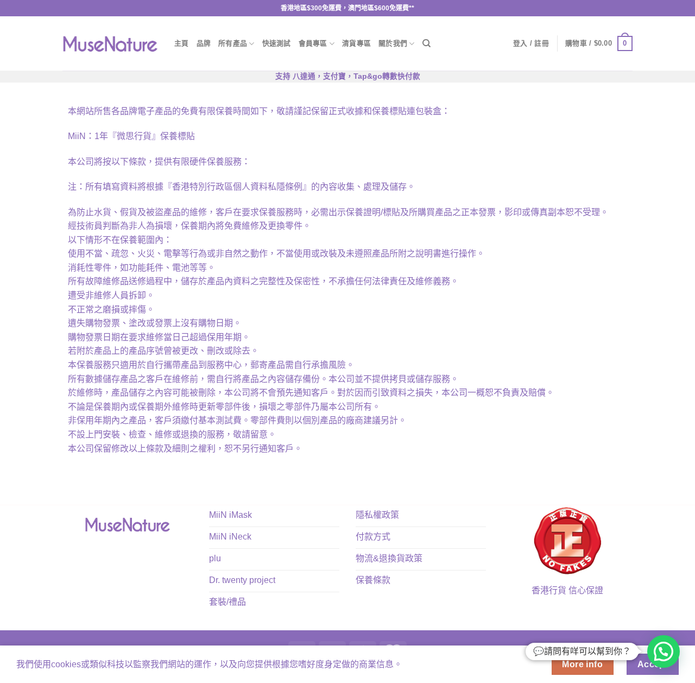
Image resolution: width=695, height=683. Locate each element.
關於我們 (392, 43)
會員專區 (313, 43)
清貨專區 (356, 43)
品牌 (204, 43)
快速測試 (276, 43)
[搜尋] (426, 43)
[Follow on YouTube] (143, 549)
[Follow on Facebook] (111, 549)
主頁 (181, 43)
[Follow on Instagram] (127, 549)
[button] (663, 651)
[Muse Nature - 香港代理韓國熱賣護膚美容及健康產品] (110, 43)
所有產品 (232, 43)
